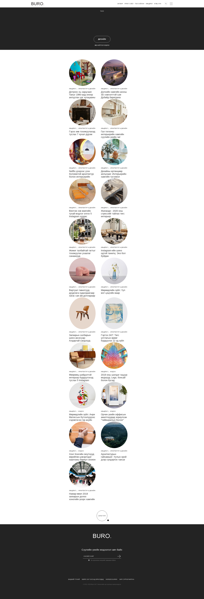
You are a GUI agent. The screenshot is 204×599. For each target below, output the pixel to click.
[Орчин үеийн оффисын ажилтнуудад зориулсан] (114, 395)
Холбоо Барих (111, 579)
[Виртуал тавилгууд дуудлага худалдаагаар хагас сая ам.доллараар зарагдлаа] (82, 271)
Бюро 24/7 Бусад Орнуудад (93, 579)
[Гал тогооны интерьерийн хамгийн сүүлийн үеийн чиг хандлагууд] (114, 112)
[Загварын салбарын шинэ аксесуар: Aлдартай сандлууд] (82, 313)
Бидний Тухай (74, 579)
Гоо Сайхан (139, 3)
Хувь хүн (157, 3)
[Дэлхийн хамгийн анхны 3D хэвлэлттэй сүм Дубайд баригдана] (114, 72)
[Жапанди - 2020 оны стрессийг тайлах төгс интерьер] (114, 191)
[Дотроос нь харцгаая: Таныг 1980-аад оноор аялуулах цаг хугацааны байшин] (82, 72)
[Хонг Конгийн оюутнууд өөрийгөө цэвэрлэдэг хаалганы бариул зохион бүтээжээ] (82, 435)
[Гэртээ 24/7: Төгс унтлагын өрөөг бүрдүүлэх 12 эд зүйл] (114, 313)
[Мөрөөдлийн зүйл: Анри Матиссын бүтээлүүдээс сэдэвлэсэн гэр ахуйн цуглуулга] (82, 395)
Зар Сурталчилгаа (126, 579)
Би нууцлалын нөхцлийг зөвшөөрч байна (103, 560)
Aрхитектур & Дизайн (86, 88)
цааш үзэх (102, 516)
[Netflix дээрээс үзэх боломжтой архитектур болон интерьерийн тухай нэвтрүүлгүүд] (82, 152)
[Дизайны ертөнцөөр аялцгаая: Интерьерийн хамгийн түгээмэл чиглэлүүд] (114, 152)
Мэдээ (113, 371)
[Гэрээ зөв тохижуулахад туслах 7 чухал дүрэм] (82, 112)
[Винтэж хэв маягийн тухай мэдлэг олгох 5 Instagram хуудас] (82, 191)
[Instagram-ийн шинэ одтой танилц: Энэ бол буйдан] (114, 231)
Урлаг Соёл (128, 3)
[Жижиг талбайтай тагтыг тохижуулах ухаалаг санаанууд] (82, 231)
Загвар (120, 3)
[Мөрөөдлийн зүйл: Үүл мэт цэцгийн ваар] (114, 271)
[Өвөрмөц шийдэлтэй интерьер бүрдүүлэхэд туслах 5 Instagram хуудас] (82, 355)
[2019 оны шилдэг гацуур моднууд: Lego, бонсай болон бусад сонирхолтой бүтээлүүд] (114, 355)
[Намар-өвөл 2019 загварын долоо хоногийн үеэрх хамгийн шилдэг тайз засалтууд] (82, 474)
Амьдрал (149, 3)
